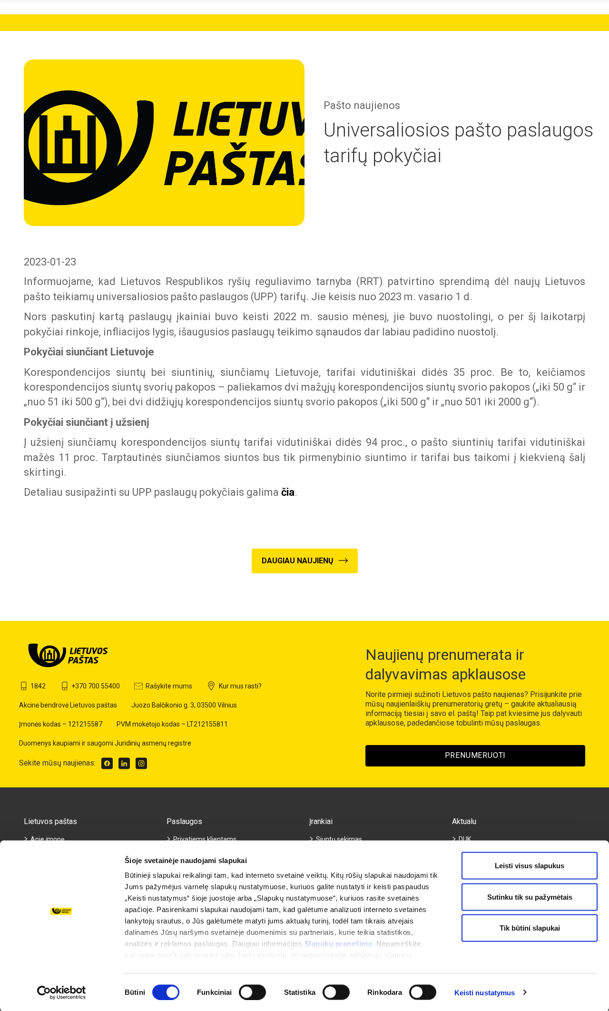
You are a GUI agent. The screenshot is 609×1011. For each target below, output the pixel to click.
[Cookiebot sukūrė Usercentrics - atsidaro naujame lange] (61, 992)
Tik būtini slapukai (530, 928)
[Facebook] (107, 763)
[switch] (252, 992)
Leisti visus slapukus (529, 866)
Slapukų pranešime (338, 944)
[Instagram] (141, 763)
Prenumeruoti (475, 755)
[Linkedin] (124, 763)
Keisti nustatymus (484, 992)
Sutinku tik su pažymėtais (529, 897)
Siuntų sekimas (339, 839)
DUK (465, 839)
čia (288, 492)
